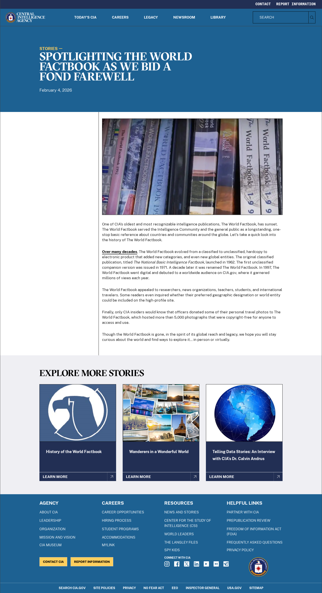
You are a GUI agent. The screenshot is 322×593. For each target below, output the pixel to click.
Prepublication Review (248, 520)
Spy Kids (172, 550)
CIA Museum (50, 545)
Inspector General (202, 588)
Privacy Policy (240, 550)
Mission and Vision (57, 537)
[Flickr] (217, 565)
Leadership (50, 520)
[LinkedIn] (197, 565)
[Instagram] (167, 565)
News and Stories (181, 512)
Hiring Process (116, 520)
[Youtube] (207, 565)
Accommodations (118, 537)
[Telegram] (226, 565)
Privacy (129, 588)
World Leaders (179, 534)
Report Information (296, 3)
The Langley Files (181, 542)
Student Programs (120, 529)
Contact (263, 3)
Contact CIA (53, 561)
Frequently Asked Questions (255, 542)
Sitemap (256, 588)
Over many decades (119, 251)
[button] (85, 17)
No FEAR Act (153, 588)
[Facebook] (177, 565)
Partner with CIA (243, 512)
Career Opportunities (123, 512)
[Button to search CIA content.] (311, 17)
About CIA (48, 512)
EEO (175, 588)
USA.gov (234, 588)
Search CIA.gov (72, 588)
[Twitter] (187, 565)
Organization (52, 529)
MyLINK (108, 545)
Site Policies (104, 588)
